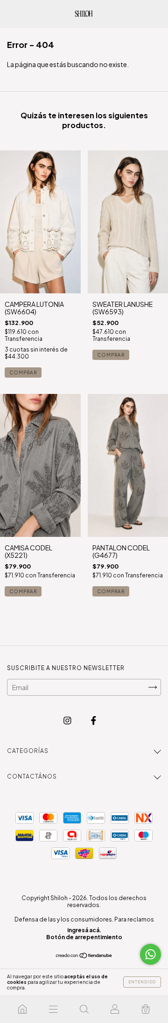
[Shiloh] (22, 1009)
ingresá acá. (84, 930)
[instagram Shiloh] (67, 720)
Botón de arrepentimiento (84, 937)
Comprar (23, 372)
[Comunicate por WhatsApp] (150, 954)
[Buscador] (84, 1009)
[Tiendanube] (84, 956)
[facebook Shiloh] (93, 720)
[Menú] (53, 1009)
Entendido (142, 982)
